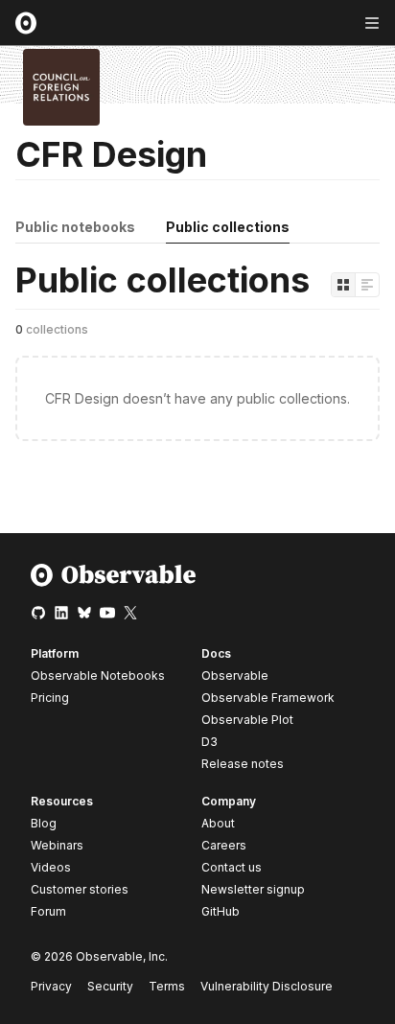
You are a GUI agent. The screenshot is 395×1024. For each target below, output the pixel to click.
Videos (51, 867)
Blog (44, 823)
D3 (209, 741)
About (218, 823)
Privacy (51, 986)
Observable (234, 675)
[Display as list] (367, 284)
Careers (223, 845)
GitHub (220, 911)
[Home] (114, 582)
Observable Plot (247, 719)
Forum (48, 911)
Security (110, 986)
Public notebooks (75, 227)
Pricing (50, 697)
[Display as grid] (343, 284)
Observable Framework (268, 697)
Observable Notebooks (98, 675)
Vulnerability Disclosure (266, 986)
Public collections (228, 227)
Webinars (57, 845)
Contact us (231, 867)
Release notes (242, 763)
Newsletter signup (253, 889)
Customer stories (79, 889)
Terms (167, 986)
